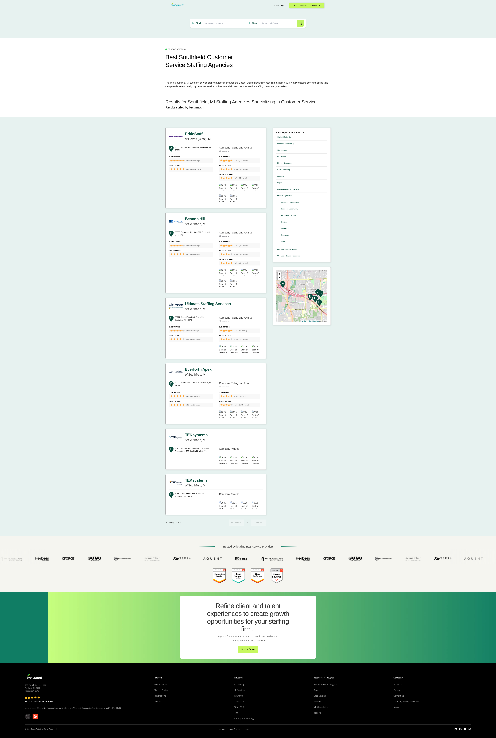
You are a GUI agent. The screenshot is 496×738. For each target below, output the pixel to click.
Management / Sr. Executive (288, 189)
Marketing (285, 228)
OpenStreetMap (314, 321)
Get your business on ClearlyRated (307, 5)
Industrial (280, 176)
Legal (279, 183)
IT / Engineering (283, 170)
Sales (283, 241)
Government (282, 150)
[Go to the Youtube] (460, 729)
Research (285, 235)
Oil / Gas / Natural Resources (288, 256)
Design (284, 222)
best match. (196, 107)
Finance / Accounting (285, 144)
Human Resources (284, 163)
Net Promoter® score (302, 82)
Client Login (279, 5)
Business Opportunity (289, 209)
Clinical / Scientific (284, 137)
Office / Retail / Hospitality (287, 249)
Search (300, 23)
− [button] (279, 277)
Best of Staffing (247, 82)
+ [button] (279, 273)
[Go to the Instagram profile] (469, 729)
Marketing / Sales (284, 196)
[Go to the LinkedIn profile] (455, 729)
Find (198, 23)
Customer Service (288, 215)
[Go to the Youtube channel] (465, 729)
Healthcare (281, 157)
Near (254, 23)
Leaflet (304, 321)
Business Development (290, 202)
